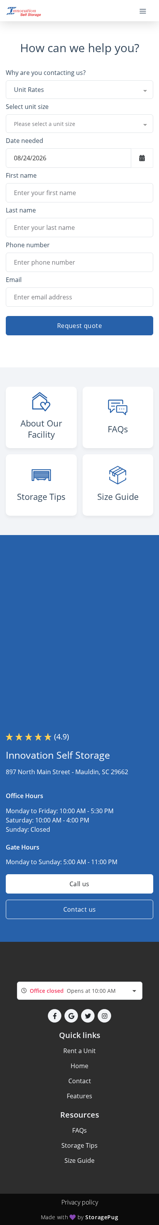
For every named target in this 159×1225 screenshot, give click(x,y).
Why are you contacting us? (46, 72)
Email (14, 279)
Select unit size (27, 106)
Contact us (79, 909)
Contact (79, 1081)
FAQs (79, 1130)
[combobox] (79, 89)
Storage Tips (79, 1145)
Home (79, 1066)
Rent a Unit (79, 1051)
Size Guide (79, 1160)
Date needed (24, 140)
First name (21, 175)
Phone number (28, 245)
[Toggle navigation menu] (146, 10)
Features (79, 1096)
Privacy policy (79, 1202)
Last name (21, 210)
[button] (54, 1016)
